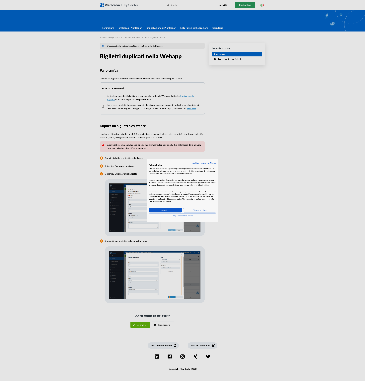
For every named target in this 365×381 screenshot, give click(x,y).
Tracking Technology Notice (203, 163)
